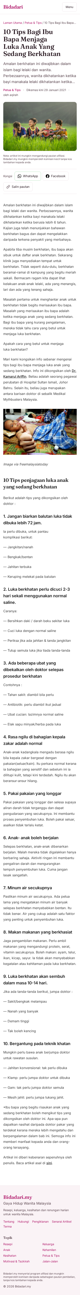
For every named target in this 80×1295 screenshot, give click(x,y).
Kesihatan (9, 1255)
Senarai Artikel (61, 1221)
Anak (6, 1250)
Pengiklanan (40, 1221)
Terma (7, 1226)
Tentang (8, 1221)
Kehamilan (49, 1250)
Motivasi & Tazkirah (16, 1261)
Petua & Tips (33, 22)
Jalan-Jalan (50, 1261)
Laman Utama (12, 22)
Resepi (7, 1244)
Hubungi (23, 1221)
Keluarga (48, 1244)
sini (49, 1163)
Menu (69, 7)
